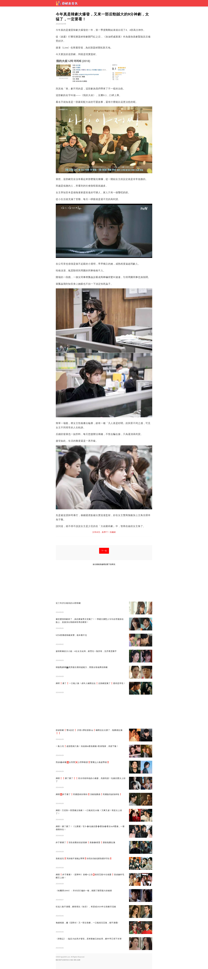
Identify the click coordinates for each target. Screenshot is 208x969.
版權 (78, 960)
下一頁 (104, 551)
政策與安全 (66, 960)
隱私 (75, 960)
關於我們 (59, 960)
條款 (71, 960)
